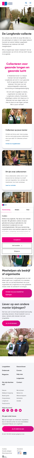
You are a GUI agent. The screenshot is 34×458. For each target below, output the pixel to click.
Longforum (5, 401)
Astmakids (19, 398)
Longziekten (6, 366)
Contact (19, 382)
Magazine (5, 374)
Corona (19, 370)
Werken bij (19, 393)
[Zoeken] (26, 2)
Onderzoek (5, 370)
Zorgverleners (6, 398)
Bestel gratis (5, 395)
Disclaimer (20, 449)
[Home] (7, 4)
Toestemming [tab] (6, 210)
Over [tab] (27, 210)
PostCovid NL (6, 403)
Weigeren (17, 251)
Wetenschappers (21, 395)
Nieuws (4, 390)
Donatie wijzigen (6, 451)
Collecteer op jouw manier (17, 128)
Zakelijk (19, 401)
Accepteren (17, 240)
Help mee (20, 374)
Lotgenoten (20, 378)
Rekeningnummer (7, 453)
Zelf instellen (16, 245)
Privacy (19, 451)
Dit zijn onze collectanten (17, 170)
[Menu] (30, 2)
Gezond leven (21, 366)
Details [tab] (17, 210)
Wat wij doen (20, 390)
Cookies (4, 449)
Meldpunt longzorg (7, 393)
